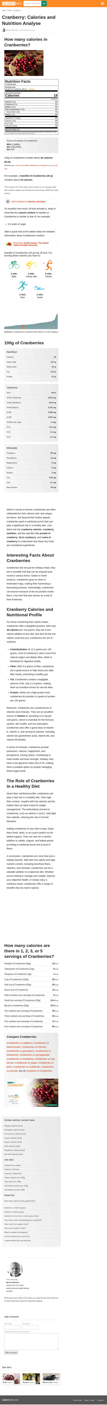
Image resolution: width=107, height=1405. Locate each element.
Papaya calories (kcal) (13, 1126)
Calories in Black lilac (13, 1173)
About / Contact (89, 1400)
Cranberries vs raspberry (19, 1043)
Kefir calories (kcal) (12, 1146)
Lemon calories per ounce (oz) (17, 1236)
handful (25, 165)
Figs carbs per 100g (12, 1182)
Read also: (31, 244)
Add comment (11, 1353)
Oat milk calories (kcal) (13, 1154)
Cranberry (17, 10)
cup (51, 165)
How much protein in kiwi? (15, 1228)
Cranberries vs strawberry (20, 1059)
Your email (26, 1324)
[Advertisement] (31, 920)
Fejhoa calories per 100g (14, 1177)
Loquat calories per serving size (17, 1240)
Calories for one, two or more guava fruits (21, 1216)
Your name (8, 1324)
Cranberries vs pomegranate (34, 1055)
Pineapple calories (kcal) (14, 1130)
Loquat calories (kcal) (13, 1138)
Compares (100, 1400)
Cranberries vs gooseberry (20, 1051)
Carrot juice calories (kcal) (15, 1134)
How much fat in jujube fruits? (16, 1224)
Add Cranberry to (28, 201)
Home (4, 10)
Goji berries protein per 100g (16, 1186)
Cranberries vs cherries (34, 1047)
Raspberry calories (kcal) (14, 1150)
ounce (17, 165)
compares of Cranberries (39, 1071)
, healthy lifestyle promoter (20, 30)
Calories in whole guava (14, 1212)
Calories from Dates (12, 1165)
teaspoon (44, 165)
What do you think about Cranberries (17, 1332)
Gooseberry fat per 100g (14, 1190)
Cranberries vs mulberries (26, 1067)
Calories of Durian (11, 1169)
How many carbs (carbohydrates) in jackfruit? (23, 1220)
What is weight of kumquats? (16, 1232)
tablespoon (34, 165)
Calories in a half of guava (15, 1208)
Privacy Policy (77, 1400)
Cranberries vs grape (26, 1063)
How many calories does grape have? (19, 1201)
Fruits (10, 10)
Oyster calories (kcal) (13, 1142)
